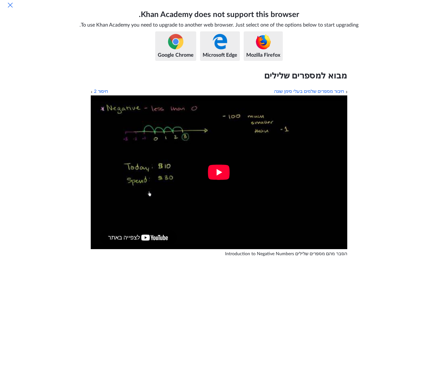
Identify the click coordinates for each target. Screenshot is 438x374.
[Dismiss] (10, 5)
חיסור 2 (101, 91)
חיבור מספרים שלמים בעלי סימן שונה (309, 91)
